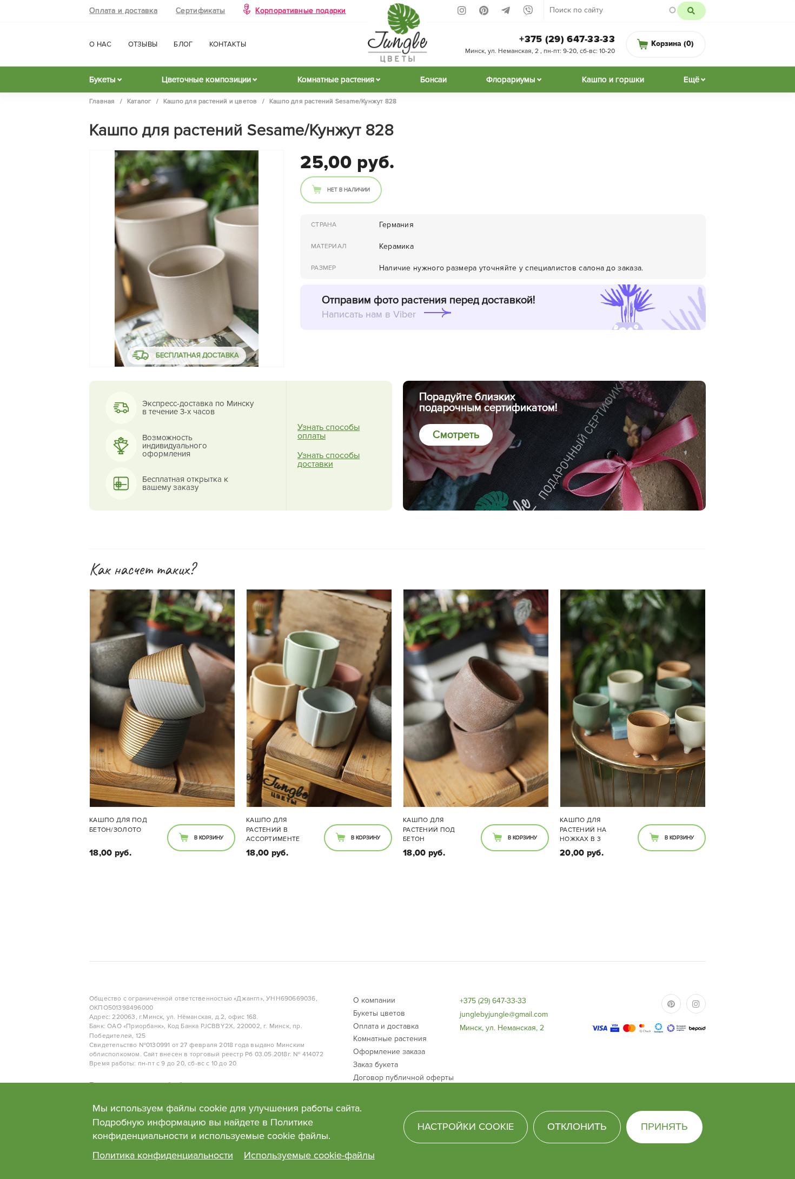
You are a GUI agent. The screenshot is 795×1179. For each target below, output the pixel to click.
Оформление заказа (389, 1051)
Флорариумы (510, 79)
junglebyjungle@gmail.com (504, 1014)
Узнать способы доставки (328, 459)
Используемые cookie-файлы (309, 1155)
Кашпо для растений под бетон (429, 829)
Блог (183, 44)
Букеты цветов (379, 1013)
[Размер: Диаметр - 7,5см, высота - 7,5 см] (633, 698)
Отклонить (577, 1126)
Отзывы (143, 44)
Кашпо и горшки (613, 79)
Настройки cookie (466, 1126)
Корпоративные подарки (300, 10)
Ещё (691, 79)
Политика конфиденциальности (162, 1155)
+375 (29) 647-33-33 (567, 39)
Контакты (227, 44)
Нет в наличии (348, 190)
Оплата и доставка (123, 10)
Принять (664, 1126)
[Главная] (397, 36)
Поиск (691, 11)
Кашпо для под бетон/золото (118, 824)
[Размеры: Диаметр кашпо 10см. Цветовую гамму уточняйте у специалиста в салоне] (162, 698)
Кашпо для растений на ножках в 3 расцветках (583, 830)
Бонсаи (433, 79)
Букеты (102, 79)
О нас (100, 44)
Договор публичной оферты (403, 1077)
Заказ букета (375, 1064)
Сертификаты (200, 10)
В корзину (208, 837)
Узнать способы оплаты (328, 431)
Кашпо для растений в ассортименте (273, 829)
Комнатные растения (335, 79)
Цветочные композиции (206, 79)
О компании (374, 1000)
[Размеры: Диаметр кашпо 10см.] (319, 698)
